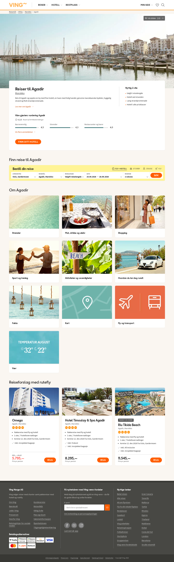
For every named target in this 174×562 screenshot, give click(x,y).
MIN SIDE (145, 4)
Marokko (20, 93)
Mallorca (145, 502)
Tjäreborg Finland (97, 558)
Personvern (64, 558)
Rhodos (145, 511)
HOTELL (55, 4)
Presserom (13, 514)
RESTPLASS (71, 4)
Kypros (145, 515)
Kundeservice (39, 502)
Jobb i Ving (13, 510)
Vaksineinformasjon (42, 519)
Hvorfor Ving (14, 519)
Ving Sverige (74, 558)
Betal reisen (122, 494)
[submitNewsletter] (107, 507)
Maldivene (146, 523)
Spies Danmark (85, 558)
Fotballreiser (122, 532)
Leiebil (120, 519)
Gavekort (121, 515)
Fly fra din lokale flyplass (127, 506)
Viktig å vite (38, 510)
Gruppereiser (123, 540)
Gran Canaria (147, 494)
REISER (41, 4)
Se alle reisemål (148, 544)
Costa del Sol (147, 532)
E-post (67, 502)
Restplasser (122, 511)
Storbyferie (122, 536)
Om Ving (12, 502)
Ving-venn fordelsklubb (127, 544)
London (145, 536)
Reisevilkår (38, 506)
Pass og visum (39, 514)
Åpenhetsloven (40, 523)
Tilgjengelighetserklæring (45, 527)
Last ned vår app (71, 531)
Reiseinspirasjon (124, 527)
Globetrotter (109, 558)
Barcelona (146, 540)
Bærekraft (13, 506)
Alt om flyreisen (123, 502)
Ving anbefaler (123, 523)
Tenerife (145, 498)
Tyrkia (144, 506)
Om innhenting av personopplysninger (80, 513)
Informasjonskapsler (52, 558)
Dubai (144, 527)
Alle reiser (121, 498)
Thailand (145, 519)
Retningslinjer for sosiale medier (19, 524)
